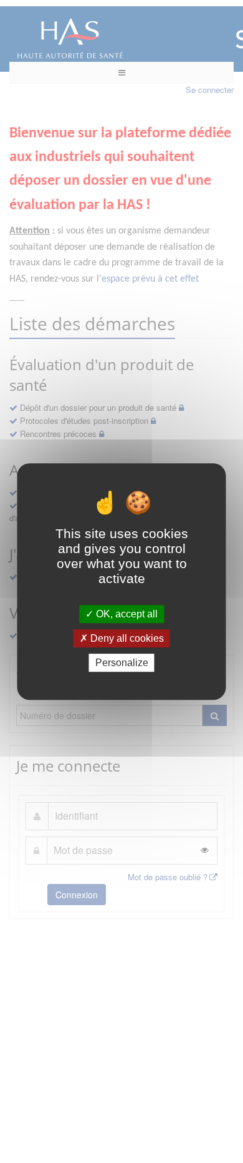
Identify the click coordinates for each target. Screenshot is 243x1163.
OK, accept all (125, 614)
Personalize (121, 662)
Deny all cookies (126, 638)
